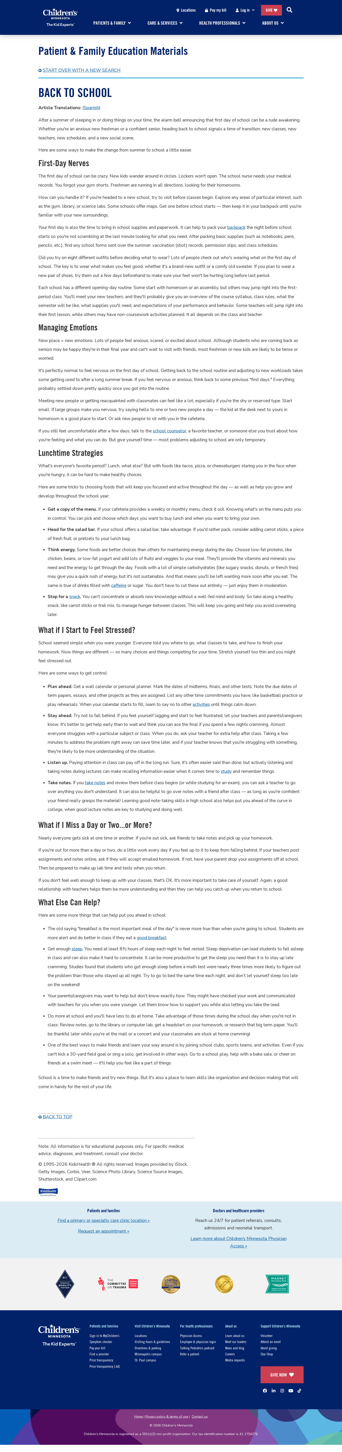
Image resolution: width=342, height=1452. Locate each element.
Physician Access (191, 1335)
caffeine (118, 586)
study (226, 771)
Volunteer (266, 1335)
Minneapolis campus (148, 1354)
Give (269, 10)
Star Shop (267, 1354)
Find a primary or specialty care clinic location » (103, 1221)
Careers (230, 1354)
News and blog (234, 1348)
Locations (188, 10)
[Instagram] (282, 1391)
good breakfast (151, 938)
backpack (236, 227)
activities (201, 704)
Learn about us (234, 1335)
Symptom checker (101, 1341)
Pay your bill (97, 1348)
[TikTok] (299, 1391)
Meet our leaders (235, 1341)
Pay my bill (218, 10)
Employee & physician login (198, 1341)
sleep (77, 949)
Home (138, 1416)
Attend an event (271, 1341)
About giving (269, 1348)
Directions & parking (148, 1348)
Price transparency (101, 1360)
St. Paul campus (145, 1360)
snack (74, 597)
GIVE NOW (278, 1375)
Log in (245, 10)
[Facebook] (265, 1391)
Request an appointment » (103, 1231)
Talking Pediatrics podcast (197, 1348)
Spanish (91, 108)
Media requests (235, 1360)
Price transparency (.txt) (105, 1366)
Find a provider (99, 1354)
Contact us (200, 1416)
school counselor (169, 431)
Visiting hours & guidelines (152, 1341)
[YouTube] (291, 1391)
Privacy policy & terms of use (166, 1416)
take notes (95, 783)
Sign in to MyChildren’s (104, 1335)
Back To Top (57, 1117)
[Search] (289, 10)
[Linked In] (274, 1391)
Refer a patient (189, 1354)
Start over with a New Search (82, 70)
